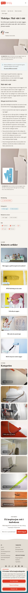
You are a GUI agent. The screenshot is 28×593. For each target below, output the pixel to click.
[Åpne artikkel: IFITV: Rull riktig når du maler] (14, 278)
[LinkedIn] (19, 566)
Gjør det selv (10, 11)
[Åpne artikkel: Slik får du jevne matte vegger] (14, 346)
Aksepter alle (14, 589)
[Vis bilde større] (14, 47)
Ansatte (2, 549)
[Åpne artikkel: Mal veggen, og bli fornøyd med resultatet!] (14, 255)
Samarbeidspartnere (5, 551)
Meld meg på (22, 532)
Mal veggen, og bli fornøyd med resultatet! (13, 266)
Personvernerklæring (5, 555)
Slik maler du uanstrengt (14, 334)
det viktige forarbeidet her (18, 106)
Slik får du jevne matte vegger (14, 356)
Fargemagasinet (19, 557)
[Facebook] (6, 566)
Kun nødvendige (14, 581)
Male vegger (4, 13)
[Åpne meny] (25, 2)
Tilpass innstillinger (14, 585)
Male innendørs (18, 11)
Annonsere (3, 553)
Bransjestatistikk (19, 549)
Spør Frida (17, 547)
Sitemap (3, 559)
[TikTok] (12, 566)
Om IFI (2, 547)
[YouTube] (22, 566)
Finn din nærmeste (19, 551)
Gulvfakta (17, 559)
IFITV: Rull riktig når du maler (14, 288)
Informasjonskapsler (5, 557)
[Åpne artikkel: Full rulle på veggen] (14, 300)
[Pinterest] (15, 566)
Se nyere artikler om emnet (10, 68)
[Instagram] (9, 566)
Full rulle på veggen (14, 311)
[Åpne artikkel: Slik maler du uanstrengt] (14, 323)
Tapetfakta (17, 561)
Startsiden (3, 11)
